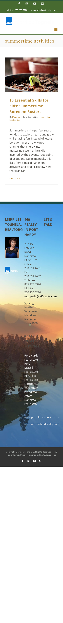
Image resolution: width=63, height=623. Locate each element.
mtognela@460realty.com (43, 10)
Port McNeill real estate (31, 368)
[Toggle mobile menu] (56, 29)
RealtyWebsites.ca (47, 454)
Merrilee (16, 116)
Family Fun (45, 116)
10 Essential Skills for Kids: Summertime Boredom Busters (29, 106)
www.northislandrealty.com (41, 424)
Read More (14, 178)
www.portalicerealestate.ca (41, 417)
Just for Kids (14, 120)
